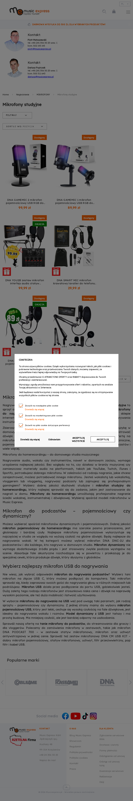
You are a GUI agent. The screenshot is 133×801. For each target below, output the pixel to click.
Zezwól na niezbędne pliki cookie (41, 405)
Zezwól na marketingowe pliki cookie (44, 415)
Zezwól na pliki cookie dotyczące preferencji (47, 425)
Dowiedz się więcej (30, 439)
